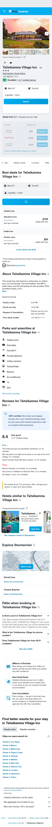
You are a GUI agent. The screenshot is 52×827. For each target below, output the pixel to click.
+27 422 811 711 (10, 76)
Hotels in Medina (10, 759)
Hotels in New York (11, 763)
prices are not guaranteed (12, 790)
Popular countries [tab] (27, 729)
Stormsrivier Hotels (14, 823)
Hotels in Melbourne (11, 749)
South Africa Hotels (14, 818)
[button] (4, 11)
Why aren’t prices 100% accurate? (19, 806)
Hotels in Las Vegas (11, 742)
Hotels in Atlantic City (12, 766)
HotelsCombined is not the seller (18, 797)
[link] (19, 535)
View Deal (35, 529)
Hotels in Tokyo (9, 777)
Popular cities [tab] (10, 729)
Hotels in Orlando (10, 756)
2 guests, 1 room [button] (12, 94)
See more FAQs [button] (26, 649)
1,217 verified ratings (26, 80)
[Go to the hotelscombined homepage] (18, 11)
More (4, 291)
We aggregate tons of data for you (19, 801)
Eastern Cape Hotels (37, 818)
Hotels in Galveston (11, 773)
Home (3, 818)
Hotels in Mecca (10, 745)
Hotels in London (10, 770)
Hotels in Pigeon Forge (13, 752)
